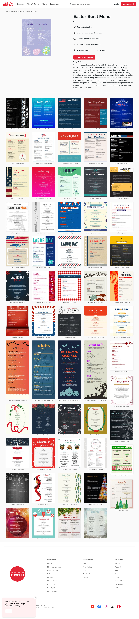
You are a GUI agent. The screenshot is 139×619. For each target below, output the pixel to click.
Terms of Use (119, 581)
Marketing (50, 577)
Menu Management (54, 567)
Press (117, 570)
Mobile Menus (52, 581)
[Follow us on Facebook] (99, 606)
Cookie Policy (14, 606)
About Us (118, 567)
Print (84, 563)
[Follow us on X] (112, 606)
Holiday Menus (17, 11)
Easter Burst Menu (31, 11)
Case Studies (87, 567)
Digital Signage (52, 570)
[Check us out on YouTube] (92, 606)
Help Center (87, 574)
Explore (85, 577)
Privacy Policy (120, 584)
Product (20, 4)
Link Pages (51, 588)
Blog (84, 570)
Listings (50, 574)
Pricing (44, 4)
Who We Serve (33, 4)
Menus (8, 11)
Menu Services (52, 591)
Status (117, 588)
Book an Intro (127, 4)
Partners (118, 574)
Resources (54, 4)
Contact (117, 577)
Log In (116, 4)
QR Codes (51, 584)
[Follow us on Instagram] (105, 606)
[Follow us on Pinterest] (119, 606)
